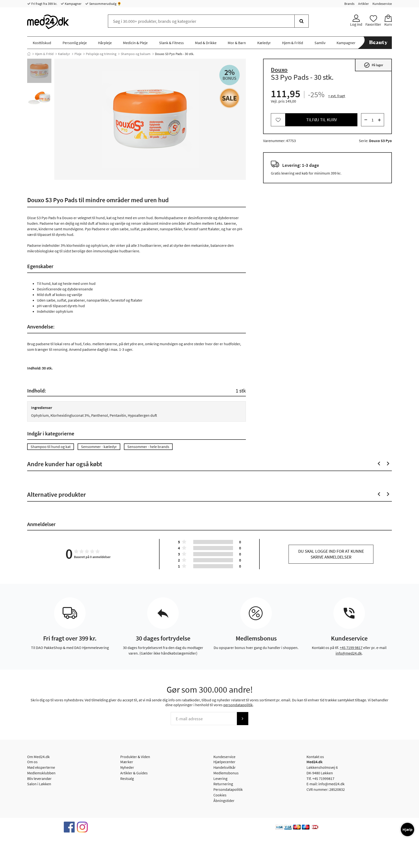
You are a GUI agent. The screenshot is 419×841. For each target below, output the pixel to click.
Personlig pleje (75, 42)
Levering (220, 778)
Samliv (319, 42)
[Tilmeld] (242, 718)
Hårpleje (105, 42)
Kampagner (72, 3)
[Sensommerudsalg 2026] (229, 98)
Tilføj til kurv (321, 120)
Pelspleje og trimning (101, 54)
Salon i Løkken (39, 783)
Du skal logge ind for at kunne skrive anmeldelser (331, 554)
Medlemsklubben (41, 772)
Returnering (223, 783)
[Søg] (301, 21)
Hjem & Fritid (292, 42)
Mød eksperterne (41, 767)
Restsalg (127, 778)
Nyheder (127, 767)
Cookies (219, 795)
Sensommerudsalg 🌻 (105, 3)
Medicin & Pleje (135, 42)
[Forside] (29, 54)
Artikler (363, 3)
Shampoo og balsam (136, 54)
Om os (32, 761)
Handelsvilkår (224, 767)
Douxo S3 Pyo (380, 140)
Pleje (77, 54)
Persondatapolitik (228, 789)
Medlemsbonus (226, 772)
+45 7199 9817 (351, 647)
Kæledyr (264, 42)
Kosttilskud (42, 42)
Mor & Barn (237, 42)
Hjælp (407, 829)
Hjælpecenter (224, 761)
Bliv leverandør (39, 778)
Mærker (126, 761)
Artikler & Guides (134, 772)
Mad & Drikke (206, 42)
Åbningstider (223, 800)
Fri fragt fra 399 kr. (44, 3)
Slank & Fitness (171, 42)
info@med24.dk (349, 653)
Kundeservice (382, 3)
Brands (349, 3)
